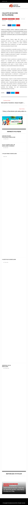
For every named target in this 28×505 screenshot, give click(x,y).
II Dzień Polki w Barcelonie (9, 259)
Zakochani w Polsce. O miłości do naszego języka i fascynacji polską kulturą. (13, 489)
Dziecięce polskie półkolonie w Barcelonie (8, 136)
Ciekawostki (5, 18)
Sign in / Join (4, 1)
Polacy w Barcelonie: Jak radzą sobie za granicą (8, 145)
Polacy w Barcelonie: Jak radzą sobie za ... (15, 111)
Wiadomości (6, 485)
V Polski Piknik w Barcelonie (9, 153)
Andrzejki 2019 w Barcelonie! (6, 366)
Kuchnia (17, 18)
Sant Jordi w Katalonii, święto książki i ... (13, 103)
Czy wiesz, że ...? (11, 18)
